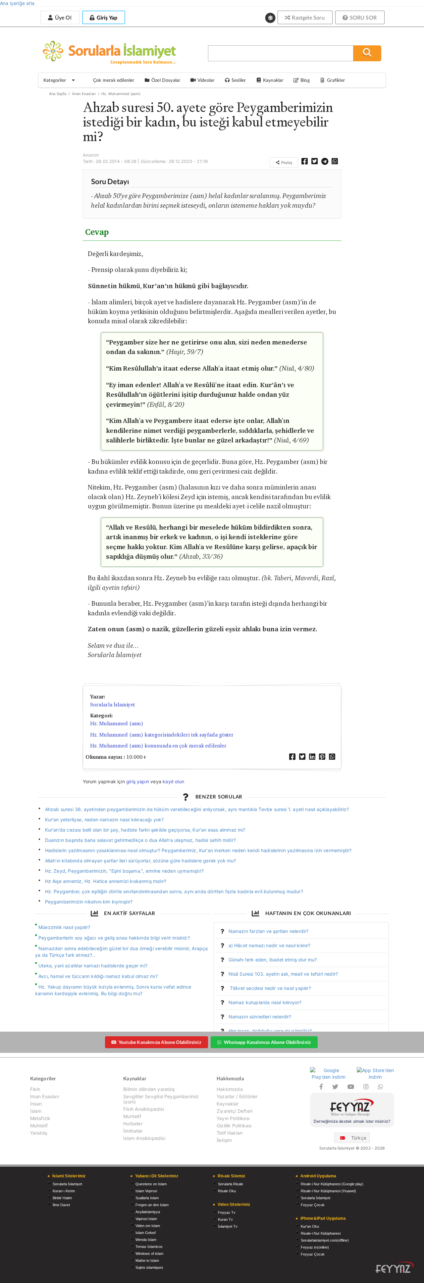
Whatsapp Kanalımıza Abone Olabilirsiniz (267, 1042)
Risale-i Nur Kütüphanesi (321, 1233)
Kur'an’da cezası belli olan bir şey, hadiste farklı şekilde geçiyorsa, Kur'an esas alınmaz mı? (145, 830)
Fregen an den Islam (152, 1205)
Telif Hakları (229, 1133)
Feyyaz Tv (227, 1212)
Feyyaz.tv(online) (315, 1247)
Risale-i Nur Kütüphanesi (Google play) (332, 1184)
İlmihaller (133, 1131)
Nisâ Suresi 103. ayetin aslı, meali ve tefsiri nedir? (283, 974)
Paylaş (286, 162)
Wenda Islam (145, 1240)
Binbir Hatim (62, 1198)
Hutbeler (132, 1123)
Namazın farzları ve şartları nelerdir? (269, 931)
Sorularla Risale (230, 1184)
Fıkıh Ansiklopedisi (143, 1109)
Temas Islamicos (149, 1247)
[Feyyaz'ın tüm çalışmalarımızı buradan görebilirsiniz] (395, 1267)
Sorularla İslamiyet (112, 704)
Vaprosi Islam (146, 1219)
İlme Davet (61, 1205)
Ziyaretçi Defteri (234, 1111)
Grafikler (336, 80)
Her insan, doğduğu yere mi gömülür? (270, 1031)
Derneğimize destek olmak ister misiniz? (352, 1121)
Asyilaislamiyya (147, 1212)
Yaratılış (38, 1133)
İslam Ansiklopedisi (144, 1138)
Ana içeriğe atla (17, 3)
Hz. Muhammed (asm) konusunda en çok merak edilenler (158, 746)
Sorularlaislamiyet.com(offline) (325, 1240)
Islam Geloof (145, 1233)
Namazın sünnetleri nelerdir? (260, 1016)
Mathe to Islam (147, 1260)
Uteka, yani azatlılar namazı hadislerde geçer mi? (92, 965)
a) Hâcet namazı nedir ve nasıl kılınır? (270, 945)
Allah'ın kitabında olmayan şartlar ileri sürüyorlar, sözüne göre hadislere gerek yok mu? (140, 860)
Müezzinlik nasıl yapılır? (64, 927)
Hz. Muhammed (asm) (120, 93)
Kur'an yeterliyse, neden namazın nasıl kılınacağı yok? (104, 819)
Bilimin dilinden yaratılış (149, 1089)
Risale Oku (227, 1191)
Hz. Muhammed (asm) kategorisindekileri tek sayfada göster (162, 735)
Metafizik (40, 1118)
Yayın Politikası (233, 1118)
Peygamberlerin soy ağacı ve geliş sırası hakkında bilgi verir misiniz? (114, 938)
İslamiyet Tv (228, 1226)
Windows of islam (149, 1254)
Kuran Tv (225, 1219)
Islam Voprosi (146, 1191)
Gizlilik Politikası (234, 1125)
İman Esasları (84, 93)
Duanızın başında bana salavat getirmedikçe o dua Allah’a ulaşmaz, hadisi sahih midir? (140, 840)
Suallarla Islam (147, 1198)
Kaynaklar (228, 1103)
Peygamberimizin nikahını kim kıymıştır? (89, 901)
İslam (36, 1111)
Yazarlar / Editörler (237, 1096)
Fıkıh (35, 1089)
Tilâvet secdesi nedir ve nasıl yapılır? (270, 988)
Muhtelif (39, 1125)
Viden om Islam (147, 1226)
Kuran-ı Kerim (64, 1191)
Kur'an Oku (310, 1226)
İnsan (36, 1103)
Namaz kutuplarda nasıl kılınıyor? (265, 1002)
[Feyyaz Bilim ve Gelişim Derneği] (352, 1108)
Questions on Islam (151, 1184)
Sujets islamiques (149, 1267)
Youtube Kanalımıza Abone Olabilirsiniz (160, 1042)
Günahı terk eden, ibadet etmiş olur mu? (273, 959)
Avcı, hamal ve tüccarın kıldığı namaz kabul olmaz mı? (98, 976)
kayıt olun (173, 781)
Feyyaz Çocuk (313, 1205)
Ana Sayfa (58, 93)
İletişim (224, 1140)
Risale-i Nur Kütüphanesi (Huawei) (328, 1191)
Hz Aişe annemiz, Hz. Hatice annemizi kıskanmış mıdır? (106, 881)
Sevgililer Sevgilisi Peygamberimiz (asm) (161, 1099)
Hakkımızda (230, 1089)
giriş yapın (137, 781)
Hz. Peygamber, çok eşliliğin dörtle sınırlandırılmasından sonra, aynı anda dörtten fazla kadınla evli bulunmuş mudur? (174, 891)
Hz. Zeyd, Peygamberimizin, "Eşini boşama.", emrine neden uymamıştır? (124, 871)
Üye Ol (62, 17)
